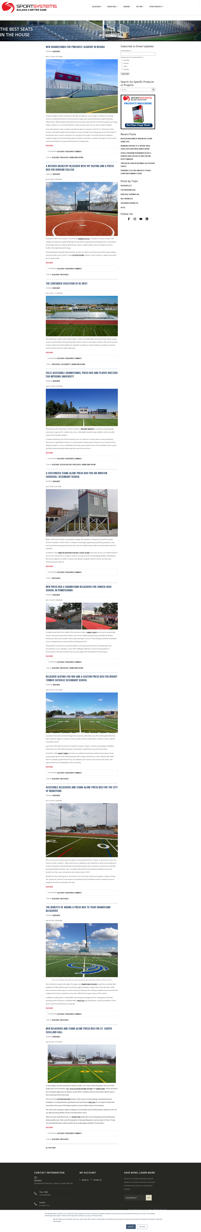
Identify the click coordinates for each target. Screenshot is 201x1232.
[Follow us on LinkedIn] (147, 219)
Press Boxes (64, 157)
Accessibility (65, 364)
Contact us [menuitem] (97, 1180)
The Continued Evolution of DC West (66, 283)
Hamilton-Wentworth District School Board (73, 552)
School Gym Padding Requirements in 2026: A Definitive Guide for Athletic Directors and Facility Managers (136, 156)
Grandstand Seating (76, 157)
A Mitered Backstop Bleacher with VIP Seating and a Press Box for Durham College (80, 167)
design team (76, 1117)
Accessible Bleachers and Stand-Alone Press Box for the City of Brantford (82, 789)
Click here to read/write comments (69, 151)
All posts (49, 1147)
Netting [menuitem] (139, 6)
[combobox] (136, 89)
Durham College (83, 239)
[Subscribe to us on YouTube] (141, 219)
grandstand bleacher (89, 984)
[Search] (153, 89)
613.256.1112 (44, 1205)
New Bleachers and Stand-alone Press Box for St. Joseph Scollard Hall (79, 1030)
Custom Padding (128, 190)
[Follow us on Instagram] (134, 219)
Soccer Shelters (66, 464)
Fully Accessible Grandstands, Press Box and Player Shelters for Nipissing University (82, 374)
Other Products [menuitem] (155, 6)
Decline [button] (142, 1227)
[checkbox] (138, 65)
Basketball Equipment (130, 194)
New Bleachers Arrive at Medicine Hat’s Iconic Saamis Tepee (136, 140)
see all (123, 207)
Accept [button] (131, 1227)
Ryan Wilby (56, 51)
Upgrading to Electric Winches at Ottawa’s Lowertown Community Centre (136, 172)
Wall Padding (127, 198)
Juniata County (92, 632)
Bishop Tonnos (63, 753)
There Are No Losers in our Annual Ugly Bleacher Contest (138, 164)
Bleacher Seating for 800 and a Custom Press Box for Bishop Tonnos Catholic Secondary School (81, 678)
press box (80, 1000)
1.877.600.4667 (45, 1195)
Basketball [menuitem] (112, 6)
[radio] (138, 60)
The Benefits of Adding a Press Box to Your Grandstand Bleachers (78, 909)
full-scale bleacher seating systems (79, 1089)
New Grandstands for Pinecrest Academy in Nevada (75, 47)
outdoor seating (78, 255)
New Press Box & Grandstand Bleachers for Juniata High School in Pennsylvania (78, 588)
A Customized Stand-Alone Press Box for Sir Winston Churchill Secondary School (76, 474)
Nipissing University (88, 429)
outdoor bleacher (63, 1099)
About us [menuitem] (85, 1180)
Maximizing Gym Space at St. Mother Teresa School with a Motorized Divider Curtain (135, 147)
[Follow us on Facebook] (128, 219)
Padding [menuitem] (126, 6)
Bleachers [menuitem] (96, 6)
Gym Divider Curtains (129, 203)
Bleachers (55, 157)
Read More (49, 145)
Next (54, 1147)
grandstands (100, 1089)
